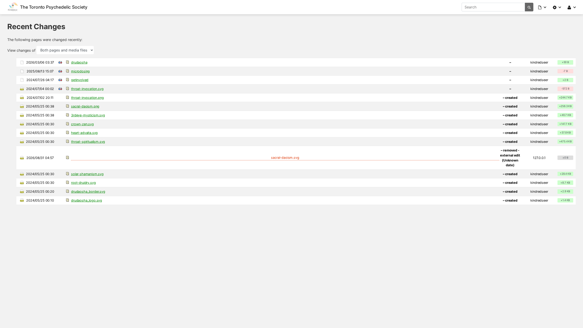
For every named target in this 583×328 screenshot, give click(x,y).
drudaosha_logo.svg (86, 200)
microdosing (80, 71)
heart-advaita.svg (84, 133)
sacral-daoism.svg (285, 157)
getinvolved (79, 80)
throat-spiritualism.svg (88, 142)
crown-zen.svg (82, 124)
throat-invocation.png (87, 98)
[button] (542, 7)
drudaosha (79, 62)
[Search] (529, 7)
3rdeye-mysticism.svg (88, 115)
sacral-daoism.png (85, 106)
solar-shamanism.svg (87, 174)
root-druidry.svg (83, 182)
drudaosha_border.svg (88, 191)
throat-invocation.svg (87, 89)
